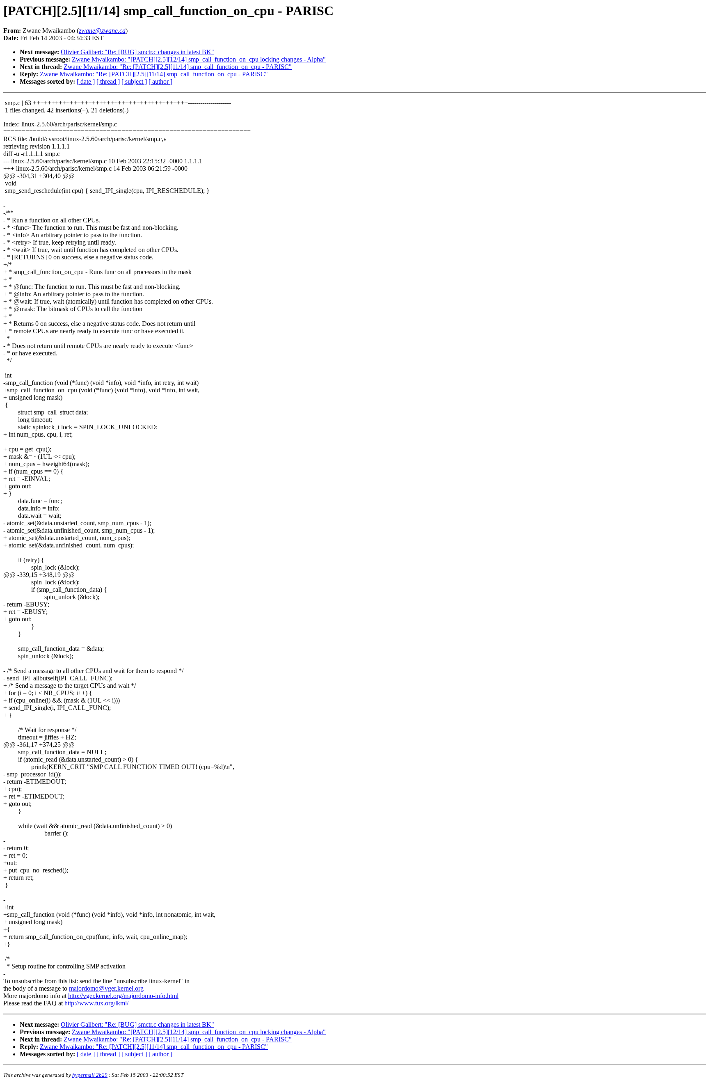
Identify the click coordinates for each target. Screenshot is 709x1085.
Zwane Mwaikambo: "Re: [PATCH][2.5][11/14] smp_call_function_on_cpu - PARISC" (178, 66)
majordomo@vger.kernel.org (106, 988)
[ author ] (160, 81)
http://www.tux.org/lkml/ (96, 1003)
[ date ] (86, 81)
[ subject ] (134, 81)
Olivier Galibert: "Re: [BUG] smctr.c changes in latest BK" (137, 51)
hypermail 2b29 (89, 1075)
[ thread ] (108, 81)
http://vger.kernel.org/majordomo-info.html (123, 995)
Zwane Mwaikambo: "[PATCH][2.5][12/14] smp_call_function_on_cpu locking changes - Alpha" (199, 59)
